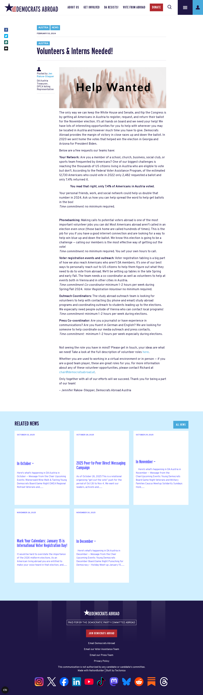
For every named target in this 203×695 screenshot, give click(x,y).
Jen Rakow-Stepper (45, 75)
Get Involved (92, 7)
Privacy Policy (101, 661)
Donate (156, 7)
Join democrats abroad (101, 633)
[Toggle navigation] (185, 7)
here (146, 352)
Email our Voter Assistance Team (101, 649)
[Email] (6, 48)
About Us (73, 7)
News (55, 27)
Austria (43, 27)
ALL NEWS (181, 424)
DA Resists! (111, 7)
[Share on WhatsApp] (6, 42)
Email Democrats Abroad (101, 643)
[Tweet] (6, 36)
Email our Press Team (101, 655)
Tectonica (120, 670)
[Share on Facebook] (6, 30)
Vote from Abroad (134, 7)
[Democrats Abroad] (31, 7)
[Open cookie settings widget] (5, 690)
